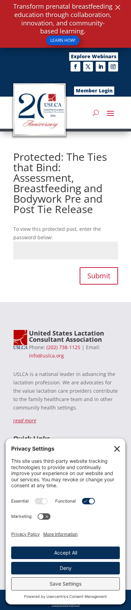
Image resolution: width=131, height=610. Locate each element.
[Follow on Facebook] (75, 66)
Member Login (94, 90)
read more (24, 420)
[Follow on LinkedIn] (100, 66)
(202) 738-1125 (63, 347)
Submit (98, 275)
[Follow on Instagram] (113, 66)
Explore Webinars (93, 56)
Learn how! (62, 40)
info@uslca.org (46, 355)
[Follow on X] (88, 66)
